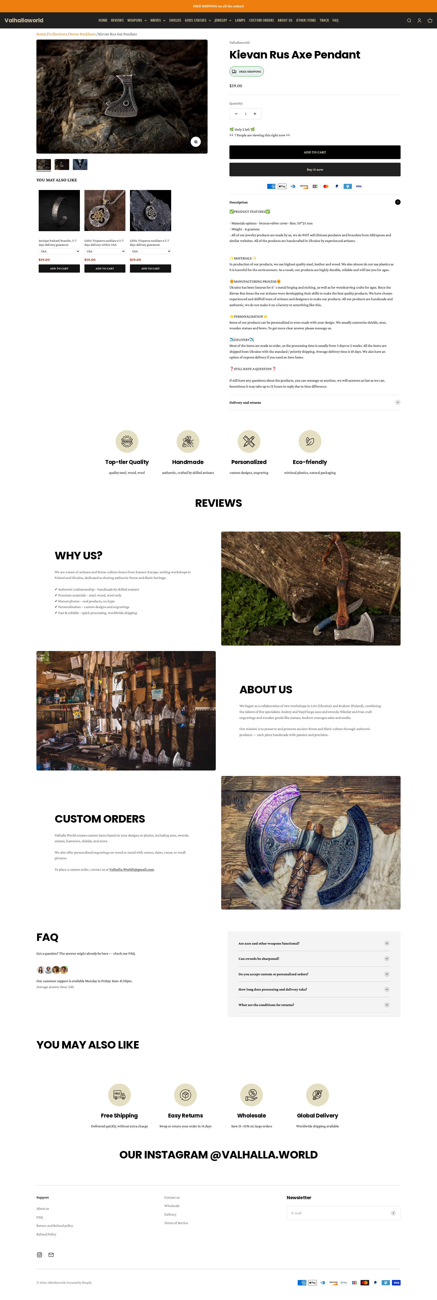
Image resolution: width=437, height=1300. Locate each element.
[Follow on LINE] (51, 1255)
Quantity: (236, 103)
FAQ (335, 20)
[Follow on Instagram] (39, 1255)
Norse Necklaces (82, 34)
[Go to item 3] (80, 165)
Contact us (172, 1197)
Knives (155, 20)
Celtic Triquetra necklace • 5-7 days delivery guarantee (149, 242)
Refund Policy (46, 1234)
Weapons (134, 20)
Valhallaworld (239, 42)
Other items (306, 20)
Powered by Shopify (79, 1282)
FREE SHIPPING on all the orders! (218, 6)
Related (203, 278)
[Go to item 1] (43, 165)
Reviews (117, 20)
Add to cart (59, 268)
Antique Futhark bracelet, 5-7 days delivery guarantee (57, 242)
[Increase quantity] (255, 113)
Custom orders (261, 20)
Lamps (240, 20)
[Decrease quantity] (236, 113)
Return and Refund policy (54, 1225)
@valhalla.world (264, 1154)
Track (324, 20)
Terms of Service (176, 1223)
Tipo (195, 278)
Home (103, 20)
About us (285, 20)
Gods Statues (195, 20)
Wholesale (172, 1206)
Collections (57, 34)
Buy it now (315, 169)
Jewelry (221, 20)
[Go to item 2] (62, 165)
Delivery (170, 1214)
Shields (175, 20)
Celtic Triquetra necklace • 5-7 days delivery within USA (103, 242)
